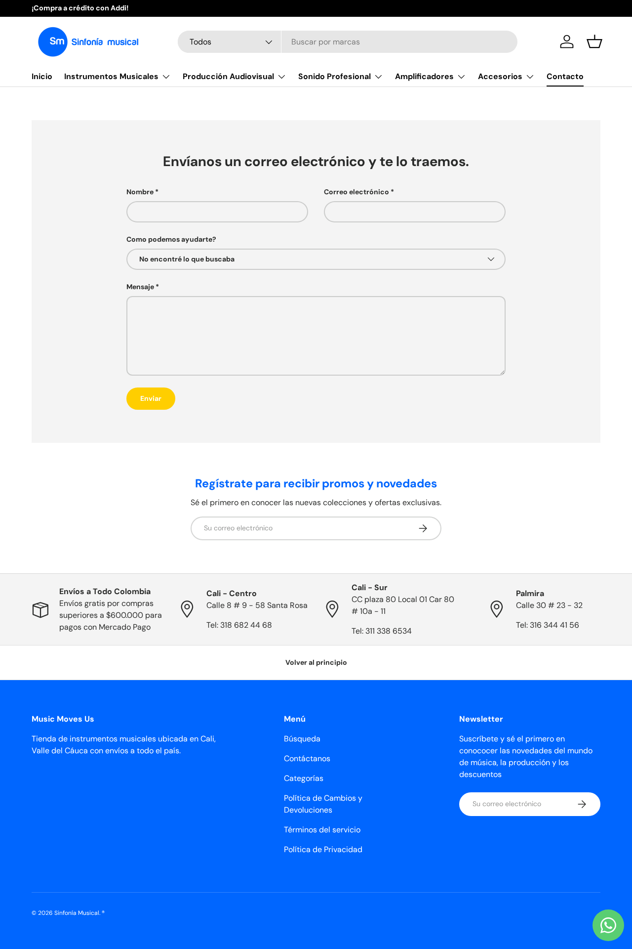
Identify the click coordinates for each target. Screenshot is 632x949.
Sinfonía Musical (76, 913)
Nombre (140, 191)
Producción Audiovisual (228, 76)
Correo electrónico (356, 191)
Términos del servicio (322, 829)
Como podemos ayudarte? (171, 239)
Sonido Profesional (334, 76)
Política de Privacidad (323, 849)
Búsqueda (302, 738)
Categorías (303, 778)
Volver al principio (316, 662)
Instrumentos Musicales (111, 76)
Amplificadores (424, 76)
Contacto (565, 76)
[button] (594, 41)
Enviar (150, 398)
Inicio (42, 76)
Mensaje (140, 286)
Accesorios (500, 76)
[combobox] (347, 42)
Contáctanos (307, 758)
